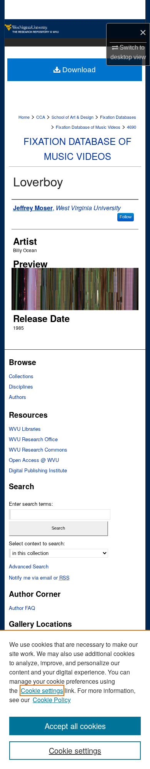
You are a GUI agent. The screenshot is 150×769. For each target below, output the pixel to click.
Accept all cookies (75, 725)
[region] (75, 699)
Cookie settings (42, 690)
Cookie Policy (52, 699)
